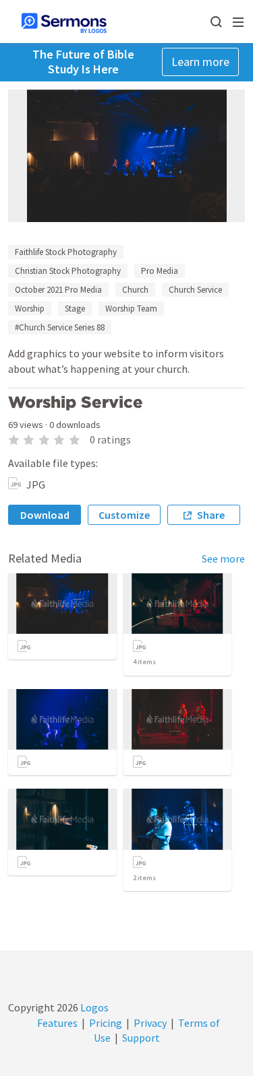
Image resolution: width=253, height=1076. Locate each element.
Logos (93, 1007)
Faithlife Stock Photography (66, 252)
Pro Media (159, 271)
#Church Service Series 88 (60, 327)
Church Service (195, 289)
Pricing (105, 1023)
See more (223, 558)
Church (135, 289)
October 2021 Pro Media (58, 289)
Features (57, 1023)
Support (141, 1037)
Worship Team (131, 308)
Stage (75, 308)
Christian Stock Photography (68, 271)
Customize (124, 515)
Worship (30, 308)
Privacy (150, 1023)
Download (44, 515)
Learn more (200, 61)
